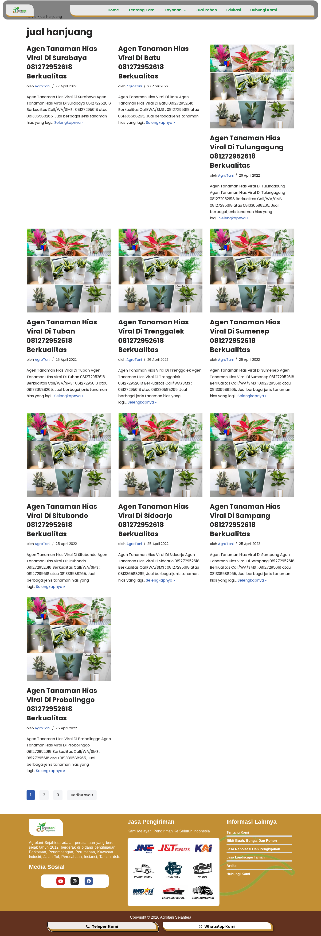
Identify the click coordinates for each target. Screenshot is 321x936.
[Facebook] (89, 881)
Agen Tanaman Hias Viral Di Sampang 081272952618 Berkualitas (245, 520)
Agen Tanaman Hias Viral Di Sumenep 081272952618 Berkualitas (245, 336)
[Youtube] (60, 881)
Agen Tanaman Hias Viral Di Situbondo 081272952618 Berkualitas (62, 520)
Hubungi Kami (263, 10)
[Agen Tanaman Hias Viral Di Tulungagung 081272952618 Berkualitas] (252, 86)
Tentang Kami (141, 10)
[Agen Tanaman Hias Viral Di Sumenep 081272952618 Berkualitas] (252, 270)
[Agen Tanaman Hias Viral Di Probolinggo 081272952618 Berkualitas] (69, 639)
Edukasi (233, 10)
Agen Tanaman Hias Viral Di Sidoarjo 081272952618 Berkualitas (153, 520)
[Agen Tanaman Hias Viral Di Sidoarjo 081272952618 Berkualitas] (160, 455)
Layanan (173, 10)
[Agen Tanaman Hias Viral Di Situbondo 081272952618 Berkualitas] (69, 455)
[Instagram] (74, 881)
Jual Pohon (206, 10)
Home (113, 10)
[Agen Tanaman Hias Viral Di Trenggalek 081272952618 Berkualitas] (160, 270)
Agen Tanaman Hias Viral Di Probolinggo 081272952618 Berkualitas (62, 704)
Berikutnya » (82, 795)
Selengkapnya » (68, 122)
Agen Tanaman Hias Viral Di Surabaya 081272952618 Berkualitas (62, 62)
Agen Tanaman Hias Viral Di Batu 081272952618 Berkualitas (153, 62)
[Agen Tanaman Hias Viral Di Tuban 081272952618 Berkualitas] (69, 270)
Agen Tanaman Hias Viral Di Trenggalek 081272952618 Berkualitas (153, 336)
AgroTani (42, 86)
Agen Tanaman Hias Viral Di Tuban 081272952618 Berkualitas (62, 336)
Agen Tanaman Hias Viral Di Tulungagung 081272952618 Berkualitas (247, 151)
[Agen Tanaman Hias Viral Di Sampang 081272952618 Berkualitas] (252, 455)
